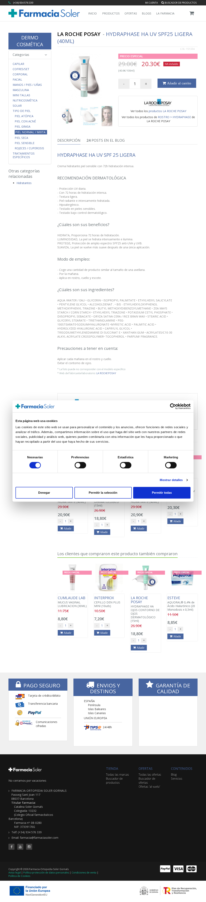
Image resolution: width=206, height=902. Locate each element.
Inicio (92, 13)
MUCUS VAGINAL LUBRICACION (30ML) (72, 602)
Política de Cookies (19, 876)
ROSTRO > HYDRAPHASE (174, 117)
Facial (17, 79)
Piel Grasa (22, 126)
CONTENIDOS (181, 768)
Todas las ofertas (150, 774)
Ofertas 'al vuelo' (149, 786)
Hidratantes (24, 183)
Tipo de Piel (22, 111)
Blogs (146, 13)
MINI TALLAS (21, 95)
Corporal (20, 74)
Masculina (21, 90)
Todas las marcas (117, 774)
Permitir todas (162, 492)
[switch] (80, 465)
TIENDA (112, 768)
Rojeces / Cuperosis (29, 148)
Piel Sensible (24, 143)
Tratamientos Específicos (24, 155)
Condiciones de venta (84, 872)
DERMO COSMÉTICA (30, 41)
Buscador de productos (180, 2)
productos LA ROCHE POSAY (167, 111)
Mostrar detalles (171, 480)
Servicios (176, 778)
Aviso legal (14, 872)
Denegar (44, 492)
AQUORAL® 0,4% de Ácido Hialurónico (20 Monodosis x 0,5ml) (181, 603)
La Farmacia (165, 13)
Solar (17, 106)
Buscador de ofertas (147, 780)
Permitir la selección (103, 492)
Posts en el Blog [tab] (106, 140)
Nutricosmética (25, 100)
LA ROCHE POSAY (106, 373)
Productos (111, 13)
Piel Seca (21, 138)
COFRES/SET (21, 69)
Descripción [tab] (68, 140)
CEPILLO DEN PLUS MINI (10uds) (107, 602)
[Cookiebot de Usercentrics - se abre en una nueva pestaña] (173, 406)
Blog (174, 774)
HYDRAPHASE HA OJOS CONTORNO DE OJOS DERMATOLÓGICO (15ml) (145, 609)
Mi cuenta (151, 2)
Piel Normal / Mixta (30, 132)
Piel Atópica (24, 116)
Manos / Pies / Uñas (27, 85)
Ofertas (131, 13)
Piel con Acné (25, 121)
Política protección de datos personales (46, 872)
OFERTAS (145, 768)
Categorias (21, 54)
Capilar (18, 64)
